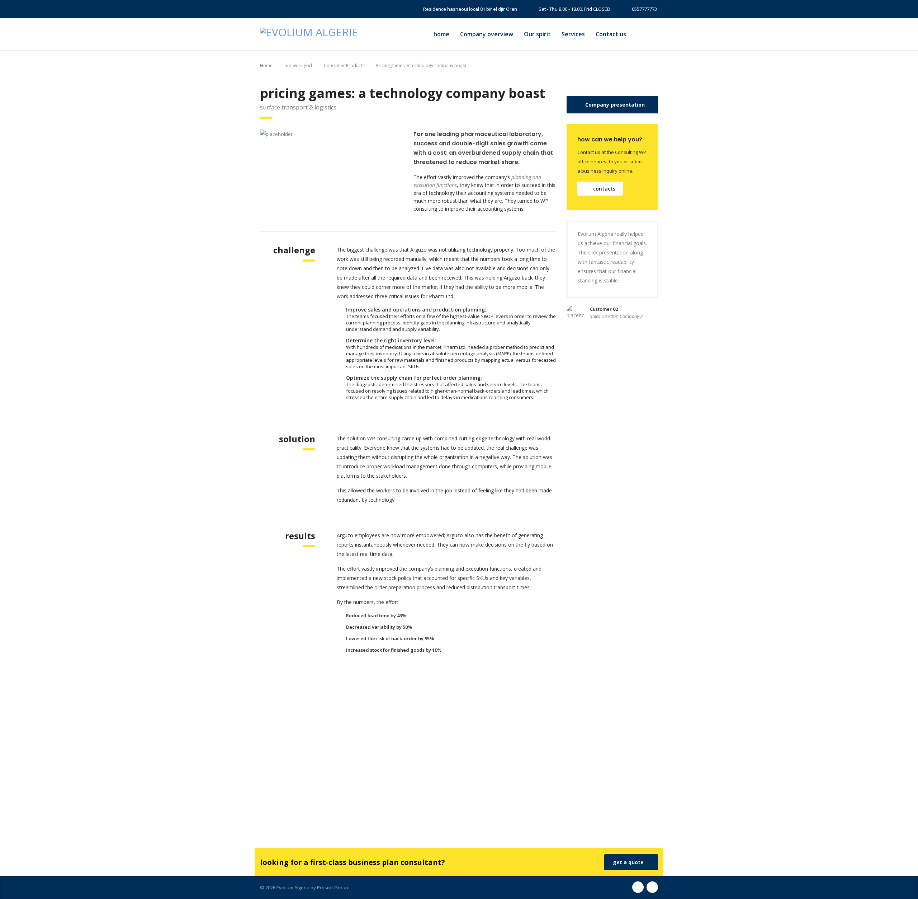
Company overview (486, 34)
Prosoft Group (332, 887)
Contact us (611, 34)
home (441, 34)
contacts (604, 188)
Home (266, 65)
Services (573, 34)
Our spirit (537, 34)
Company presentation (615, 104)
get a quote (628, 862)
